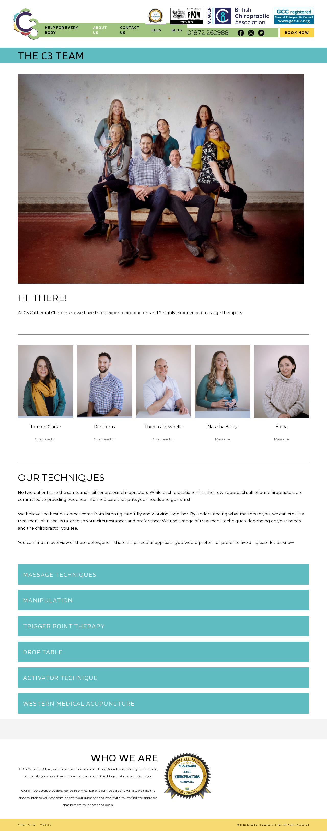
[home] (27, 24)
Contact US (129, 30)
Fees (156, 30)
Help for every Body (61, 30)
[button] (163, 574)
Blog (176, 30)
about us (100, 30)
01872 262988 (208, 32)
